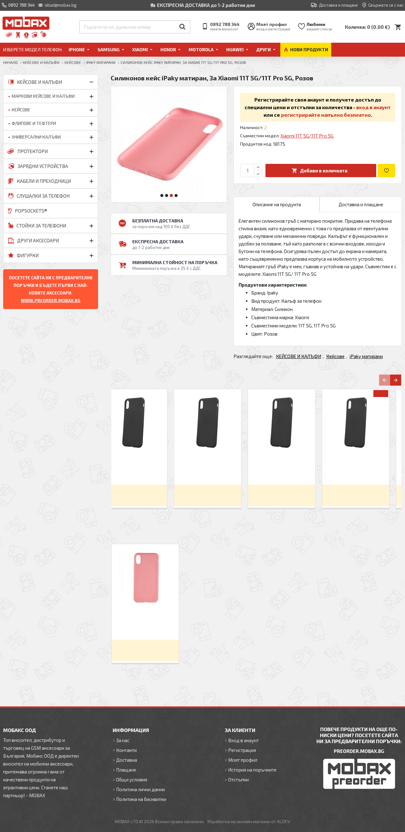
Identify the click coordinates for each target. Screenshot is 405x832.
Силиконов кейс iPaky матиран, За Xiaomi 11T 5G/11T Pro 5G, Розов (145, 623)
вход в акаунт (373, 107)
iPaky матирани (100, 62)
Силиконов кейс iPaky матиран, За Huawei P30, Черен (367, 468)
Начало (10, 62)
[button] (162, 195)
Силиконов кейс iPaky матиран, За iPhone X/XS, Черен (219, 468)
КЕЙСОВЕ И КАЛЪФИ (41, 62)
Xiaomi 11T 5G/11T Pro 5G (306, 136)
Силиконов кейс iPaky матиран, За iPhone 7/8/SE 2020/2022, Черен (145, 468)
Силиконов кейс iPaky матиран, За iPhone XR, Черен (293, 468)
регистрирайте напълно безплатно (326, 115)
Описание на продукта (276, 204)
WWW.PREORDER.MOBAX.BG (50, 300)
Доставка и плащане (361, 204)
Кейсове (73, 62)
